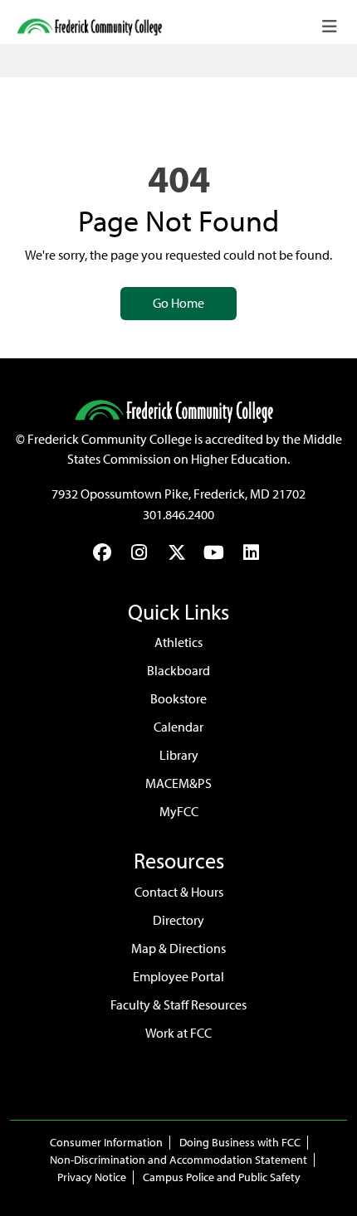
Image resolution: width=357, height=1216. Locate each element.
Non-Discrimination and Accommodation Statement (178, 1160)
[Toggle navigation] (329, 26)
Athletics (178, 642)
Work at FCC (178, 1033)
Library (178, 755)
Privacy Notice (91, 1177)
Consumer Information (106, 1143)
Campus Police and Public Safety (222, 1177)
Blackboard (178, 671)
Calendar (178, 727)
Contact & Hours (178, 892)
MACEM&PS (178, 783)
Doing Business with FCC (240, 1143)
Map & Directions (178, 948)
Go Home (178, 303)
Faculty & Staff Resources (178, 1005)
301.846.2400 (178, 515)
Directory (178, 920)
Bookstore (178, 699)
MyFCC (178, 812)
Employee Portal (178, 977)
